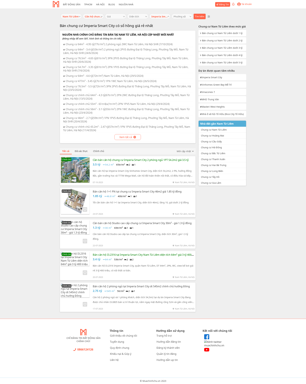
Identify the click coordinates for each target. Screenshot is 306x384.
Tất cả (65, 151)
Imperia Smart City (212, 77)
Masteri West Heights (213, 106)
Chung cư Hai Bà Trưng (213, 165)
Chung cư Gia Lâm (211, 182)
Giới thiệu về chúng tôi (123, 335)
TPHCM (88, 4)
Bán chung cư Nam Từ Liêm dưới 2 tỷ (222, 40)
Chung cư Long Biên (212, 171)
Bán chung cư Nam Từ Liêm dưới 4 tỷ (222, 55)
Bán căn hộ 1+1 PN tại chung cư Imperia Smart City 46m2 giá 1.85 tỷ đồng (137, 191)
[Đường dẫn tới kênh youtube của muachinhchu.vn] (206, 351)
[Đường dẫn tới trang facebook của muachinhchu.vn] (206, 338)
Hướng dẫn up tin (167, 360)
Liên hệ (114, 360)
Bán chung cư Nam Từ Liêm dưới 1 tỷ (222, 33)
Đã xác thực (81, 151)
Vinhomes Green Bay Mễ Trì (217, 84)
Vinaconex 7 (208, 92)
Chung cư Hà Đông (211, 147)
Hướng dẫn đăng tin (169, 341)
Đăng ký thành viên (168, 348)
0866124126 (85, 349)
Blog (111, 4)
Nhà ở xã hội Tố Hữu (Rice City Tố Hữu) (223, 114)
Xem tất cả (126, 137)
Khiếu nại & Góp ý (120, 354)
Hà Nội (100, 4)
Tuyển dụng (117, 341)
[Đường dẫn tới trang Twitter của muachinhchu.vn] (222, 345)
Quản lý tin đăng (166, 354)
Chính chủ (98, 151)
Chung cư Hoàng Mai (212, 135)
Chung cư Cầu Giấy (211, 141)
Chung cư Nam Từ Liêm (214, 129)
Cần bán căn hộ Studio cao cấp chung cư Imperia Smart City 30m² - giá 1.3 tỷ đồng (142, 223)
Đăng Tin (224, 4)
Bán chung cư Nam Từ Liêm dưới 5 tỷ (222, 62)
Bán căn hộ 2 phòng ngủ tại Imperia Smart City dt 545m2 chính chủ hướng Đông (141, 286)
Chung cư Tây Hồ (210, 176)
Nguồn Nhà (126, 4)
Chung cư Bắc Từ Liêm (213, 153)
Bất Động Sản (71, 4)
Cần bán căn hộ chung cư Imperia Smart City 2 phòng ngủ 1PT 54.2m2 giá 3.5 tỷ (141, 160)
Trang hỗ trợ (164, 335)
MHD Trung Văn (210, 99)
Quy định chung (119, 348)
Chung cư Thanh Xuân (213, 159)
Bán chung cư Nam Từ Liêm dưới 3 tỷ (222, 47)
